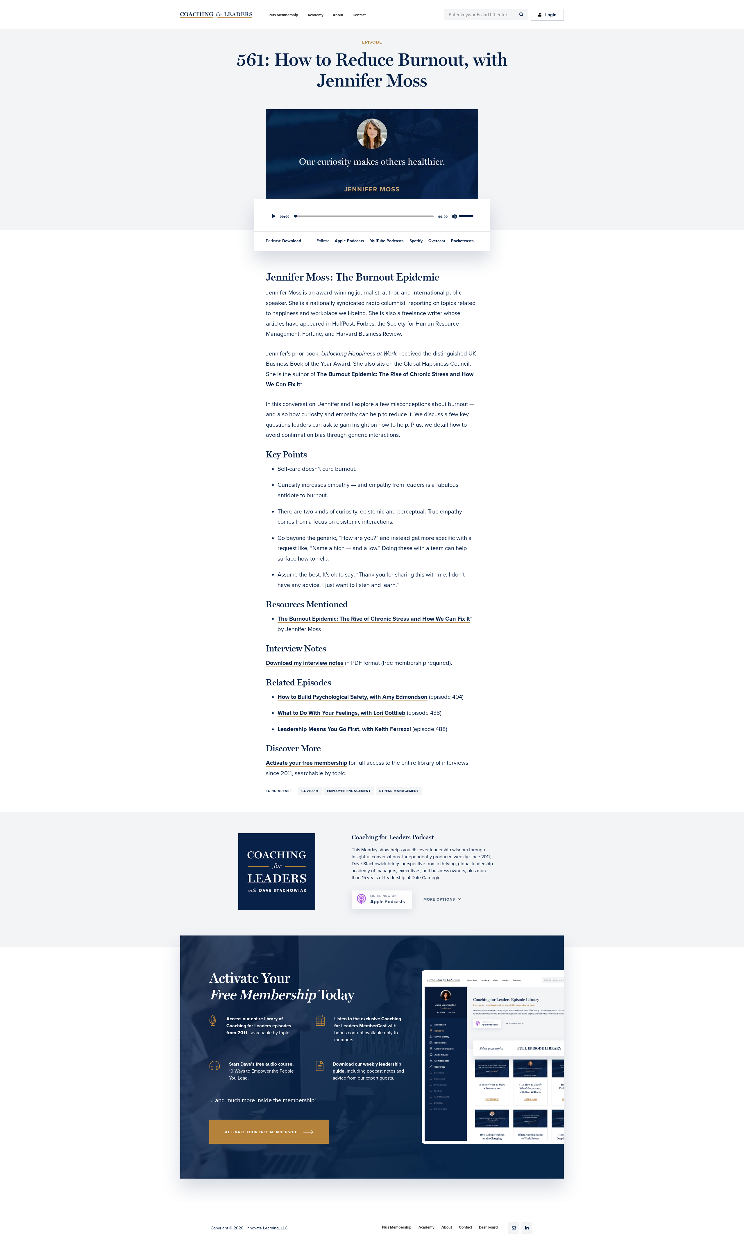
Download (291, 240)
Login (551, 14)
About (446, 1227)
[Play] (273, 216)
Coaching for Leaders (216, 14)
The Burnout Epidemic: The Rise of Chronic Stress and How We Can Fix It (374, 618)
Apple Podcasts (349, 240)
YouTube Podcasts (387, 240)
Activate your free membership (306, 762)
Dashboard (488, 1227)
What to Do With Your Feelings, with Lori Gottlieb (341, 713)
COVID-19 (309, 791)
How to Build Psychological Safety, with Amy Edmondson (353, 697)
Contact (465, 1227)
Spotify (416, 240)
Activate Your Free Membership (261, 1132)
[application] (372, 216)
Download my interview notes (305, 663)
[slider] (467, 216)
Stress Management (399, 791)
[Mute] (454, 216)
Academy (426, 1227)
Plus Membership (397, 1227)
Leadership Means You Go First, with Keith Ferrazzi (344, 729)
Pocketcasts (462, 240)
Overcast (436, 240)
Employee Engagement (349, 791)
